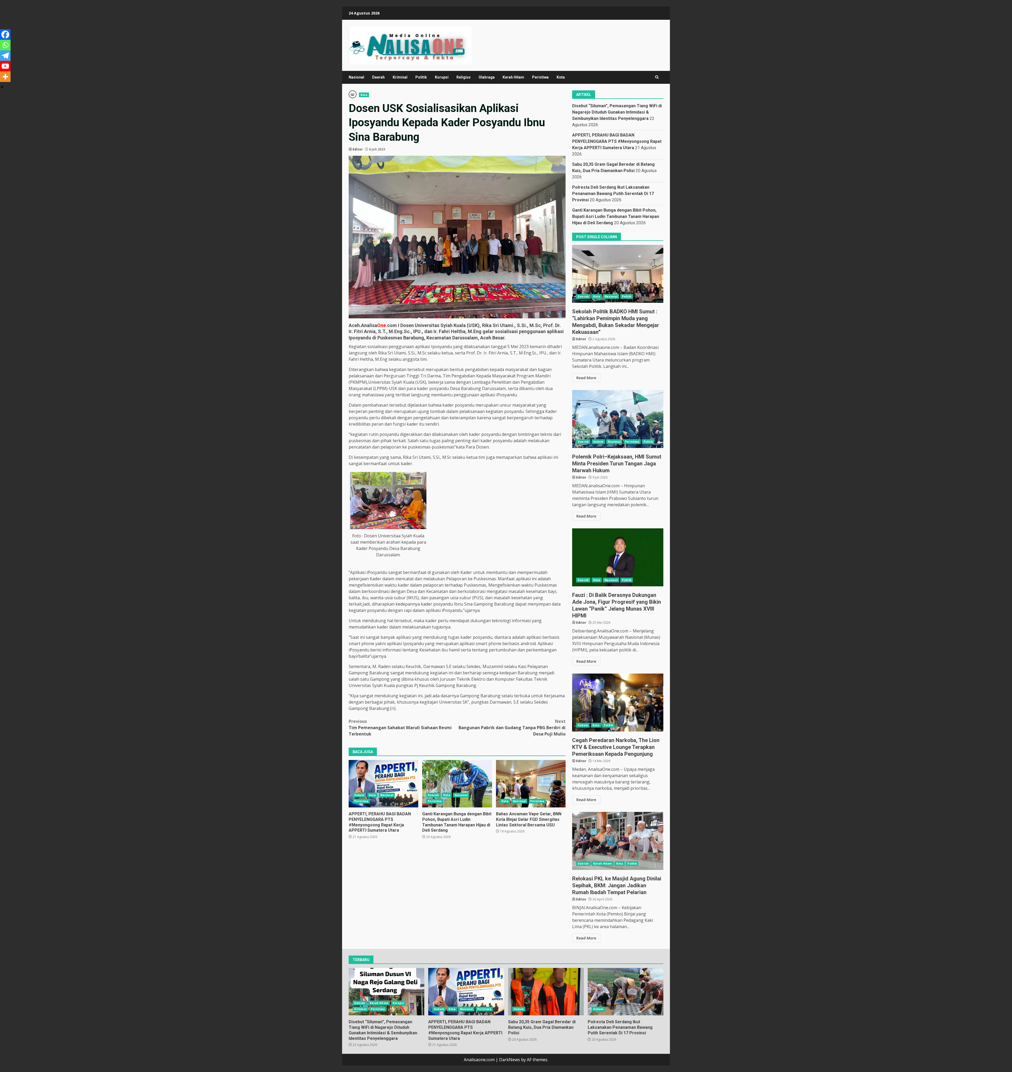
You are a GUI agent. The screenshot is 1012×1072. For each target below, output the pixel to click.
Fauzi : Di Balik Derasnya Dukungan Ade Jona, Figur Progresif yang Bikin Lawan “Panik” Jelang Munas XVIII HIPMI (617, 557)
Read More (586, 377)
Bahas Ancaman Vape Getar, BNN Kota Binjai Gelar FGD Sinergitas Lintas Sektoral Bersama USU (531, 783)
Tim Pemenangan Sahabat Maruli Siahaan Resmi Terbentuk (400, 727)
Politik (421, 77)
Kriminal (400, 77)
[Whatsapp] (5, 45)
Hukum (359, 795)
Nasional (356, 77)
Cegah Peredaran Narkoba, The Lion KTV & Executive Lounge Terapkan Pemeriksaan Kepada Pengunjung (617, 703)
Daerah (378, 77)
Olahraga (487, 77)
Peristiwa (540, 77)
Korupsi (442, 77)
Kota (561, 77)
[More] (5, 76)
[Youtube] (5, 66)
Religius (463, 77)
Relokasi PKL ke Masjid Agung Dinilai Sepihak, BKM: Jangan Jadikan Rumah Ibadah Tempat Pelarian (617, 841)
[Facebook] (5, 34)
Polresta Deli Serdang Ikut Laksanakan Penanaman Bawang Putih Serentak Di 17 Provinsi (613, 193)
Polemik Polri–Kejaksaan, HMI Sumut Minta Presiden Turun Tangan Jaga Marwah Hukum (617, 419)
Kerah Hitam (513, 77)
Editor (358, 149)
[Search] (657, 77)
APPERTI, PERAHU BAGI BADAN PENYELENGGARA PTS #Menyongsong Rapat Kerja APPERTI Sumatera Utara (383, 783)
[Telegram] (5, 55)
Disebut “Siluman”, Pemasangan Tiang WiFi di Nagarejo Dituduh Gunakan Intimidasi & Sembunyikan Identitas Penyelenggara (617, 112)
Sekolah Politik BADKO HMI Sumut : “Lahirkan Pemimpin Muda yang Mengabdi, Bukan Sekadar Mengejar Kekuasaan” (617, 274)
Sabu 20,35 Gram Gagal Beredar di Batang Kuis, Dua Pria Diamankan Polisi (546, 991)
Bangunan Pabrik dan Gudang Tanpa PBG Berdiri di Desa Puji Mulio (512, 727)
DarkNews (509, 1060)
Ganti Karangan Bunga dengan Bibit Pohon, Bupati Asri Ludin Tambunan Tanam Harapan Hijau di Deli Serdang (457, 783)
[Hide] (2, 87)
